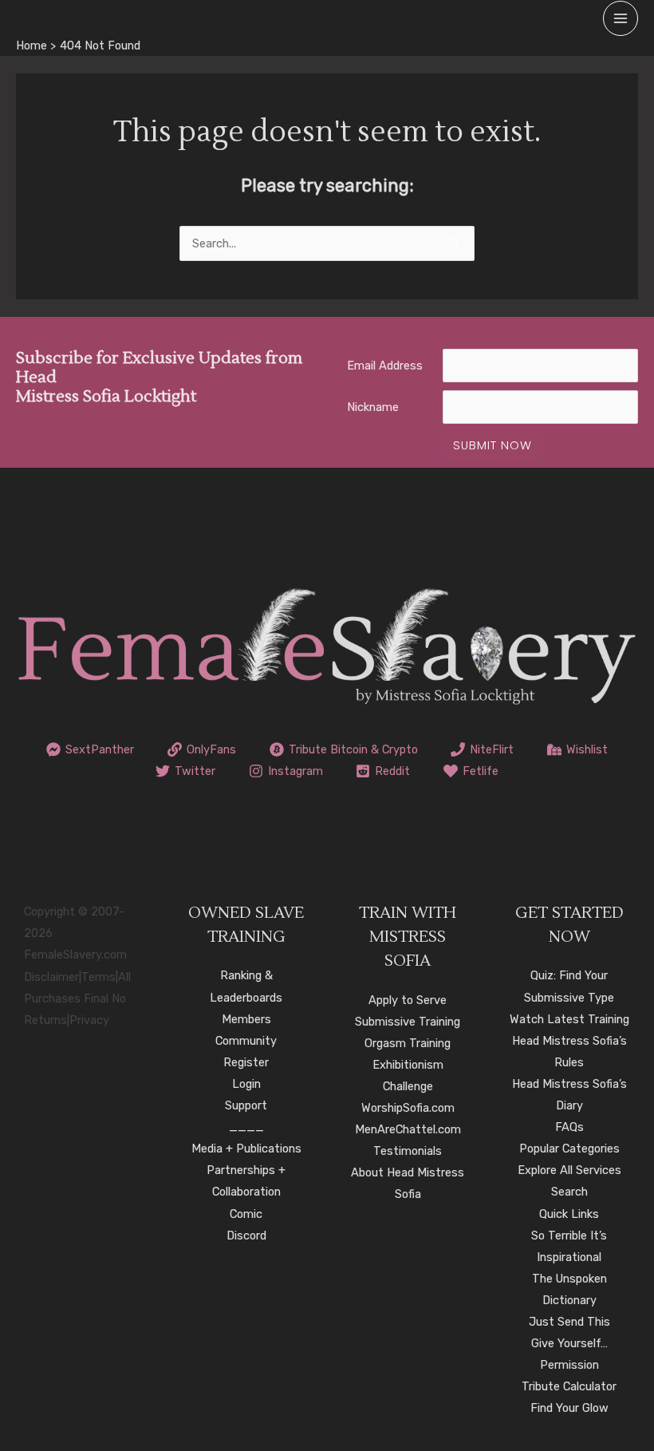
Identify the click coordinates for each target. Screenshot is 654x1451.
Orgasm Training (407, 1043)
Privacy (89, 1020)
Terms (98, 977)
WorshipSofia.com (408, 1108)
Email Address (385, 365)
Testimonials (407, 1151)
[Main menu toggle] (620, 18)
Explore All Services (569, 1170)
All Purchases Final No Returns (77, 998)
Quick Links (569, 1214)
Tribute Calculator (569, 1386)
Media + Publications (246, 1148)
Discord (246, 1235)
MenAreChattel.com (408, 1129)
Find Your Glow (569, 1408)
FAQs (569, 1127)
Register (246, 1062)
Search (569, 1191)
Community (246, 1041)
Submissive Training (407, 1021)
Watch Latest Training (569, 1019)
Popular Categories (569, 1148)
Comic (246, 1214)
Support (246, 1105)
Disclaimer (51, 977)
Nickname (373, 407)
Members (246, 1019)
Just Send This (569, 1322)
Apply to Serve (407, 1000)
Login (246, 1084)
